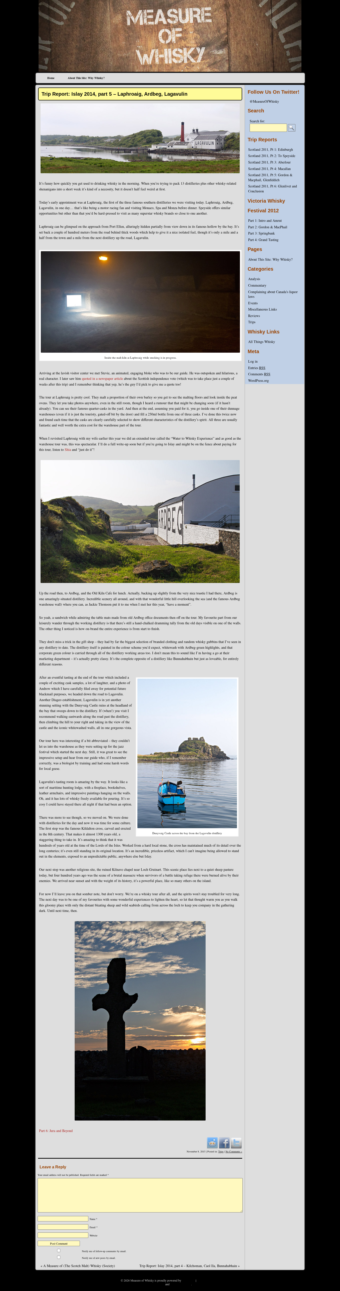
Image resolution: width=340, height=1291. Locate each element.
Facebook (224, 1143)
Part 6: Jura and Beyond (56, 1130)
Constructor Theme (208, 1280)
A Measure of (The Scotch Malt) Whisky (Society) (78, 1265)
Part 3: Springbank (261, 233)
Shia (68, 449)
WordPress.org (258, 380)
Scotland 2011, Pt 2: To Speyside (271, 155)
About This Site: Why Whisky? (86, 78)
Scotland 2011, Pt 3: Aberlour (269, 162)
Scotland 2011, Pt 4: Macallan (269, 168)
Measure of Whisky (170, 11)
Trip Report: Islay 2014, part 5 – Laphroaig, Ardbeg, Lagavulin (114, 94)
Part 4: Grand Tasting (263, 239)
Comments (259, 374)
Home (51, 78)
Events (253, 303)
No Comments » (234, 1151)
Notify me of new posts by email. (99, 1258)
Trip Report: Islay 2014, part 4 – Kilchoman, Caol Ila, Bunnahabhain (189, 1265)
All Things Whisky (261, 341)
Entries (256, 367)
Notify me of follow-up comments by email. (104, 1251)
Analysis (254, 278)
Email (94, 1227)
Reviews (254, 315)
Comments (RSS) (180, 1284)
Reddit (212, 1143)
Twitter (236, 1143)
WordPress (188, 1280)
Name (93, 1219)
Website (93, 1235)
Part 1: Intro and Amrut (265, 220)
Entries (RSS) (156, 1284)
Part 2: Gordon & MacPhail (267, 227)
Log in (253, 361)
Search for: (257, 121)
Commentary (257, 285)
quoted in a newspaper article (102, 378)
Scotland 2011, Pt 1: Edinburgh (270, 149)
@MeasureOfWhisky (264, 101)
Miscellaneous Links (262, 309)
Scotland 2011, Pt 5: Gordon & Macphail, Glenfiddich (270, 177)
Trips (221, 1151)
